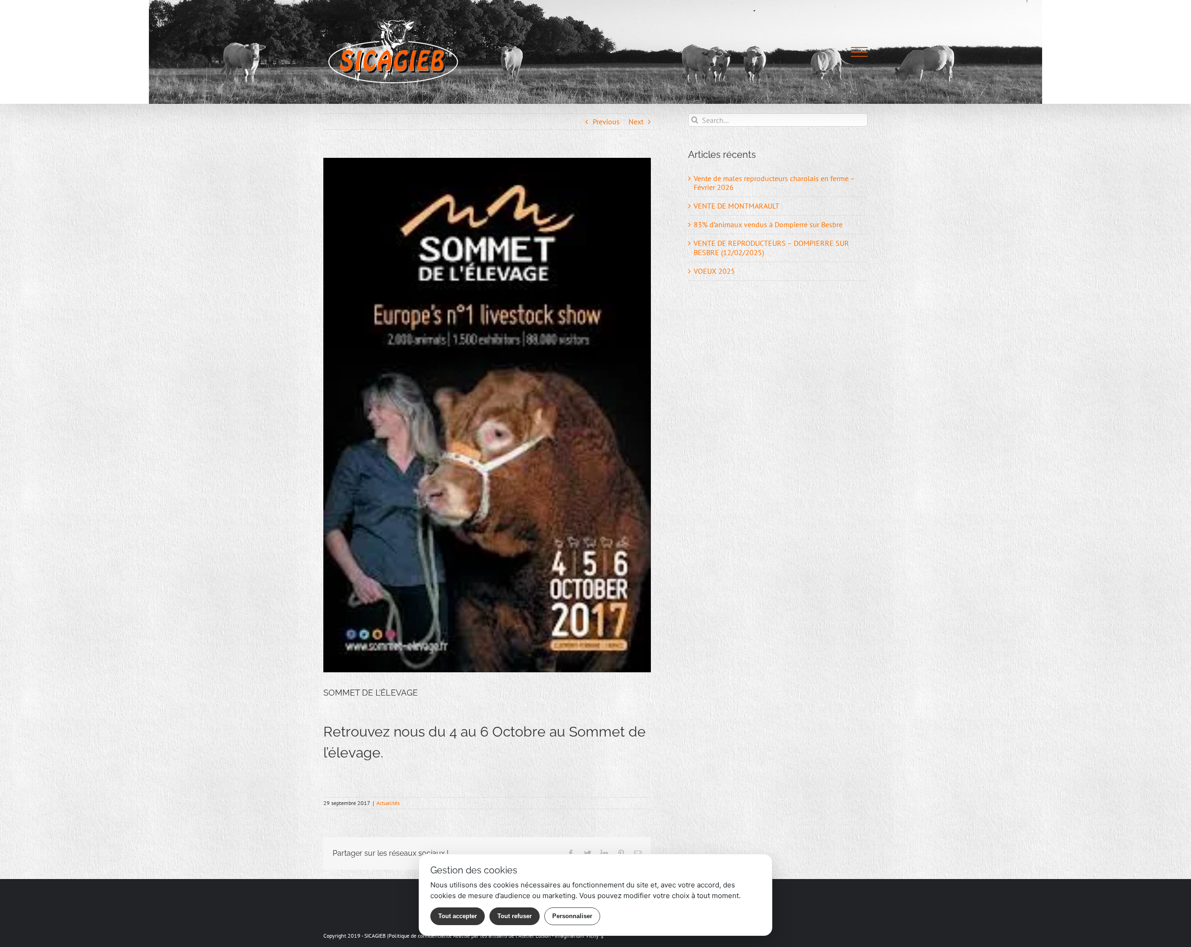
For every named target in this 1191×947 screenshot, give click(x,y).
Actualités (388, 802)
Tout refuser (514, 916)
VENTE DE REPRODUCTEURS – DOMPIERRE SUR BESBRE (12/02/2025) (771, 247)
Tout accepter (457, 916)
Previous (606, 121)
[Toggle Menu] (859, 52)
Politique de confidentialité (420, 935)
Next (636, 121)
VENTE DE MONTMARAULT (736, 205)
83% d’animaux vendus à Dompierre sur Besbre (768, 224)
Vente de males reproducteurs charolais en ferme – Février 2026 (774, 183)
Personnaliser (572, 916)
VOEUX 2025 (714, 271)
